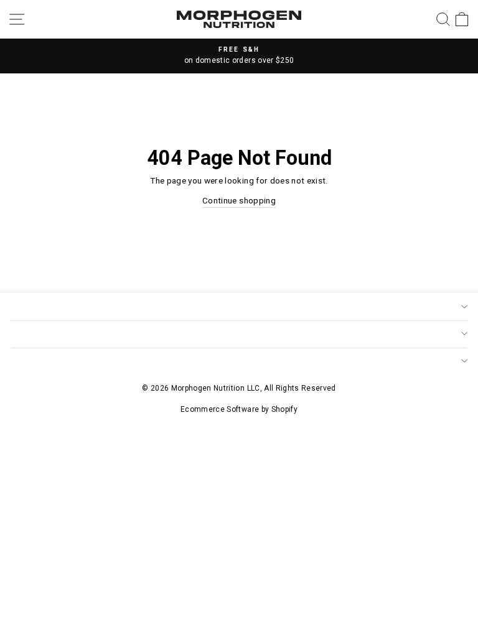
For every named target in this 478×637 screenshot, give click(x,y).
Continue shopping (239, 200)
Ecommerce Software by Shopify (239, 409)
